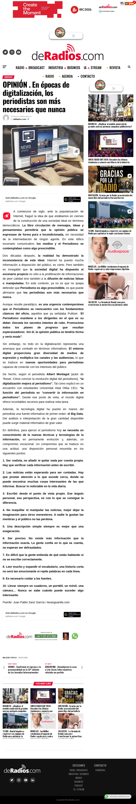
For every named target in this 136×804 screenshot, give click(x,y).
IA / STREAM (78, 789)
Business (78, 781)
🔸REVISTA (112, 67)
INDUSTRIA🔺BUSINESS (64, 67)
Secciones (79, 765)
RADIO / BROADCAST (79, 770)
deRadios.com (19, 119)
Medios (78, 777)
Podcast (79, 785)
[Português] (127, 3)
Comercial (100, 770)
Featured (23, 658)
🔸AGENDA (65, 76)
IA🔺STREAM (92, 67)
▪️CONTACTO (85, 76)
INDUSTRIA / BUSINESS (79, 774)
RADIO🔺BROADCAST (30, 67)
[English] (122, 3)
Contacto (100, 765)
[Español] (131, 3)
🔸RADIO (47, 76)
